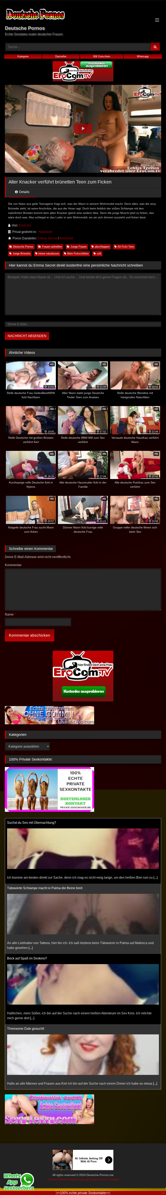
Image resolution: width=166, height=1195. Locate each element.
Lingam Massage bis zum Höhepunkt (33, 1028)
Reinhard (66, 238)
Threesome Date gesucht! (25, 963)
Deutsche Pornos (23, 246)
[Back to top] (153, 1183)
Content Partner (58, 1179)
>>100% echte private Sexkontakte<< (83, 1193)
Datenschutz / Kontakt (105, 1179)
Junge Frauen (79, 246)
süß (99, 253)
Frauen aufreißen (52, 246)
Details (23, 192)
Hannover (45, 232)
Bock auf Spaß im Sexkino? (27, 893)
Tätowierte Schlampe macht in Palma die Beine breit (44, 822)
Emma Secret (47, 238)
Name (10, 614)
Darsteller (60, 56)
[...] (31, 882)
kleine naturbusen (48, 253)
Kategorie (23, 56)
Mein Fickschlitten (78, 253)
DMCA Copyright (80, 1179)
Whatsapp (143, 56)
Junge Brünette (21, 253)
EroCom (25, 225)
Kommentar (13, 565)
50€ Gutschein (101, 56)
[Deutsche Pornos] (83, 15)
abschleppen (102, 246)
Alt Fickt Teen (126, 246)
